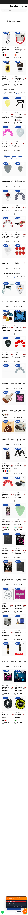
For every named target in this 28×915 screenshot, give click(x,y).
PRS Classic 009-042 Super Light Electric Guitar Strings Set (18, 607)
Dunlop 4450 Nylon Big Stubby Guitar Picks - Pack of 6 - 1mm (18, 145)
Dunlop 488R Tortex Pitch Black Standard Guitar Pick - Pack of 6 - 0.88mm (5, 356)
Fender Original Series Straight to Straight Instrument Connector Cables (18, 51)
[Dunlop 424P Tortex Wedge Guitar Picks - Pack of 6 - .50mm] (8, 223)
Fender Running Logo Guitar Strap (18, 467)
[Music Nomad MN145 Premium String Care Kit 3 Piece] (20, 621)
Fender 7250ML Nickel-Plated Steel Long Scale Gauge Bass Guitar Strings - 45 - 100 (5, 607)
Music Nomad (18, 630)
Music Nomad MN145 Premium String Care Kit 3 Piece (18, 634)
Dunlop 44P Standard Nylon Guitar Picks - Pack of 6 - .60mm (18, 383)
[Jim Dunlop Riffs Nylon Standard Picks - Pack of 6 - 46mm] (8, 103)
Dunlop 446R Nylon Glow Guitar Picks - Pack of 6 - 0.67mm (5, 263)
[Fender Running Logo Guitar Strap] (20, 454)
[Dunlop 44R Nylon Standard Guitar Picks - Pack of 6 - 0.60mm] (8, 169)
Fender (16, 47)
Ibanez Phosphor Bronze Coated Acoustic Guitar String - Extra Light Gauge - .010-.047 (18, 439)
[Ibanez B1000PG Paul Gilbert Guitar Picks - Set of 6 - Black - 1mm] (8, 454)
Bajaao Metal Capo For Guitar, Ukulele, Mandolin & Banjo (18, 116)
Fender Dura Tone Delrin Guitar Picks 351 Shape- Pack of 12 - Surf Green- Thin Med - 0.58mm (18, 523)
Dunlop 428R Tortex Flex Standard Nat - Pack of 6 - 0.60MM (18, 301)
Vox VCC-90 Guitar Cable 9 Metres (5, 716)
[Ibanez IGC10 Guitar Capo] (8, 288)
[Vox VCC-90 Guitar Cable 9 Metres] (8, 703)
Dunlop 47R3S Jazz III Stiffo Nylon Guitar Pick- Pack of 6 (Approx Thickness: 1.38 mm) (17, 80)
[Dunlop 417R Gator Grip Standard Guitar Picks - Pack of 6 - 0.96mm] (20, 196)
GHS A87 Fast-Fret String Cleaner (17, 236)
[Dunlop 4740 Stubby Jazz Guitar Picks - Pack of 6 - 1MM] (20, 251)
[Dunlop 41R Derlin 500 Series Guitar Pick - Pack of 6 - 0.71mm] (8, 132)
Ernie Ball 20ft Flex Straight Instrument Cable (17, 716)
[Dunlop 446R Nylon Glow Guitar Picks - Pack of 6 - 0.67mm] (8, 251)
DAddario (5, 548)
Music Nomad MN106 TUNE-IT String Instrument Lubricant (18, 661)
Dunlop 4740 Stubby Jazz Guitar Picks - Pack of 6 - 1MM (18, 263)
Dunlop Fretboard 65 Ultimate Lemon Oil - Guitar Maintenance (6, 80)
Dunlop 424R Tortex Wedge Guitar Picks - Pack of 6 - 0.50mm (5, 209)
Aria (15, 325)
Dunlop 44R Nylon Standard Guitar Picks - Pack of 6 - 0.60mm (6, 181)
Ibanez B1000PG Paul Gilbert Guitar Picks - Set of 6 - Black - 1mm (6, 467)
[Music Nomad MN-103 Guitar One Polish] (8, 648)
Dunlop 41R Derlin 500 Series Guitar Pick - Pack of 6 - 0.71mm (6, 145)
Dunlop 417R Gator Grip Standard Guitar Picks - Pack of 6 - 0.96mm (18, 209)
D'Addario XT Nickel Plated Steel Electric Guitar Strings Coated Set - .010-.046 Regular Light (5, 552)
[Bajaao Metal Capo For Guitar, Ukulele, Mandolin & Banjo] (20, 103)
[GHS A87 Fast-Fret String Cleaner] (20, 223)
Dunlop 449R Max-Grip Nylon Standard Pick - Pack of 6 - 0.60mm (18, 181)
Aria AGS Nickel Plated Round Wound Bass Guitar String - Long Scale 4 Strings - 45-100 (18, 410)
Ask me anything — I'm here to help (16, 906)
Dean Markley (6, 435)
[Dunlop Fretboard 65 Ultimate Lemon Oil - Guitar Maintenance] (8, 67)
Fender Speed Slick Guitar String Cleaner (17, 496)
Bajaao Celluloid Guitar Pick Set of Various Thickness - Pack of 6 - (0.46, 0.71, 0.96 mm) (6, 329)
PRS (15, 603)
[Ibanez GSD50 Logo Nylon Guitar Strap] (8, 370)
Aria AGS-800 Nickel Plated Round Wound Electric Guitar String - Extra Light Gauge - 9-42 (18, 329)
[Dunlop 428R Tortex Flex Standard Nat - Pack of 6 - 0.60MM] (20, 288)
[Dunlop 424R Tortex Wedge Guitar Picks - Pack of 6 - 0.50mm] (8, 196)
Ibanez (4, 297)
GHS (15, 232)
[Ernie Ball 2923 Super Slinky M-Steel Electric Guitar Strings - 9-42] (8, 676)
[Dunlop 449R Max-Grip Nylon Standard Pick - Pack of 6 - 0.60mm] (20, 169)
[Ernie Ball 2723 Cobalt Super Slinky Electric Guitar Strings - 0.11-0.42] (20, 539)
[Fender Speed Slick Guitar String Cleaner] (20, 483)
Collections (11, 17)
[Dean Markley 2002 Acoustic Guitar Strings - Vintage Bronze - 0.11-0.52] (8, 426)
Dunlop (4, 76)
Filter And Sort (14, 908)
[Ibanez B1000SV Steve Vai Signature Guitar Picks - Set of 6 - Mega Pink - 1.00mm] (8, 510)
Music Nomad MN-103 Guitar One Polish (5, 661)
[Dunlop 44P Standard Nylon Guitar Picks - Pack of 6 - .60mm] (20, 370)
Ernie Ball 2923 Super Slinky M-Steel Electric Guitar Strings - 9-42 (5, 689)
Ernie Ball (17, 548)
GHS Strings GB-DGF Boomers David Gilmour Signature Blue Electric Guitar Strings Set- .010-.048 (18, 689)
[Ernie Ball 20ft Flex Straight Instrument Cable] (20, 703)
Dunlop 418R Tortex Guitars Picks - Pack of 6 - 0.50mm (6, 496)
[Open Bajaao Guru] (24, 911)
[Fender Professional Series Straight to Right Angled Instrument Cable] (8, 621)
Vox (3, 712)
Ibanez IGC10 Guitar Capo (5, 300)
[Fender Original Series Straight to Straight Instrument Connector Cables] (20, 38)
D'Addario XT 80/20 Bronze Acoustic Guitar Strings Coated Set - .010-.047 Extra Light (18, 579)
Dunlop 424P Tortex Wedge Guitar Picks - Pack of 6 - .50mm (5, 236)
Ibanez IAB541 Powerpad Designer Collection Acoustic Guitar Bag (5, 410)
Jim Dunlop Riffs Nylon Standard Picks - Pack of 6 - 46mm (6, 116)
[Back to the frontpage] (6, 18)
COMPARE (6, 57)
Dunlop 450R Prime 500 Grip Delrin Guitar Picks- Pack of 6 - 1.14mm (18, 356)
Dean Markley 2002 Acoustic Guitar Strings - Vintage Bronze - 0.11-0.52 (6, 439)
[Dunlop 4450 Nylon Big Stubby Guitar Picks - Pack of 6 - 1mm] (20, 132)
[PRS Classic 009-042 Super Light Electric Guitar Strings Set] (20, 594)
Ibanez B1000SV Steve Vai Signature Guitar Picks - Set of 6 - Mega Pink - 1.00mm (6, 523)
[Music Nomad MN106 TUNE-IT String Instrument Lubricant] (20, 648)
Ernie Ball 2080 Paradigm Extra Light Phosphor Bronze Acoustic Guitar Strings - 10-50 (6, 579)
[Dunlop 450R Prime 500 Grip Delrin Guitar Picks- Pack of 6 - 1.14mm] (20, 343)
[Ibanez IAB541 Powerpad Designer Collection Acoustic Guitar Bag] (8, 397)
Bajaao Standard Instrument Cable (6, 51)
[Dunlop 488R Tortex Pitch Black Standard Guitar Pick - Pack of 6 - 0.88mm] (8, 343)
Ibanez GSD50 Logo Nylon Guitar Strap (5, 383)
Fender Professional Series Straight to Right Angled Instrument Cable (5, 634)
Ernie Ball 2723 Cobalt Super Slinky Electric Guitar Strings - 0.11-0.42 (18, 552)
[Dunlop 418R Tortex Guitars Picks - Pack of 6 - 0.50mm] (8, 483)
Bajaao (4, 47)
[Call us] (2, 912)
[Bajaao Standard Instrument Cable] (8, 38)
